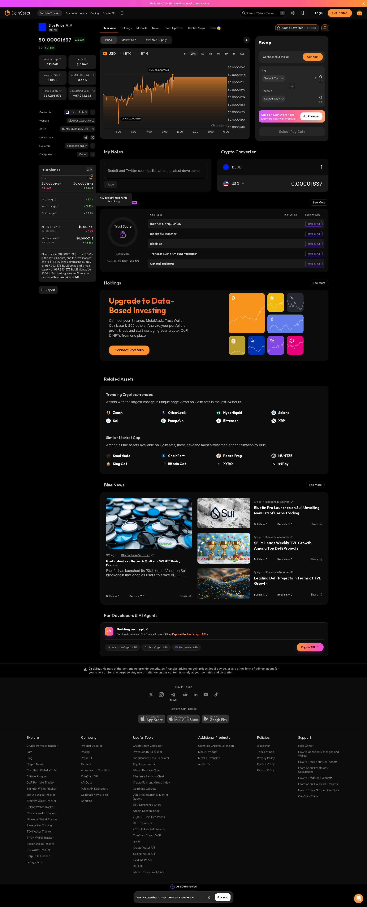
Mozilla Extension (209, 758)
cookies (152, 897)
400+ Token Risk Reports (149, 829)
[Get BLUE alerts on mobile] (325, 28)
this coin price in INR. (67, 277)
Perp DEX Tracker (38, 856)
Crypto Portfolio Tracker (42, 745)
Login (319, 13)
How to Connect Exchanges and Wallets (318, 753)
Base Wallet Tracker (39, 825)
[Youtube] (206, 696)
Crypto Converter (144, 764)
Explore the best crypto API (189, 634)
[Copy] (86, 112)
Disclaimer (263, 745)
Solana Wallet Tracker (40, 807)
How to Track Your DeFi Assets (317, 761)
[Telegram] (86, 137)
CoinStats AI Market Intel (42, 770)
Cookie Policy (266, 764)
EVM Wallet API (142, 859)
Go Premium (311, 116)
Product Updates (91, 745)
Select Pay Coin (292, 132)
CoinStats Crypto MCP (147, 835)
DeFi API (138, 866)
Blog (29, 758)
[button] (86, 112)
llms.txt (137, 841)
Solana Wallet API (144, 853)
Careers (86, 764)
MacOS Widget (207, 751)
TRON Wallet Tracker (40, 837)
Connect (312, 56)
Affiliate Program (37, 776)
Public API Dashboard (94, 788)
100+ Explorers (142, 823)
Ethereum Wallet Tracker (42, 819)
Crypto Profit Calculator (147, 745)
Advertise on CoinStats (95, 770)
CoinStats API (89, 776)
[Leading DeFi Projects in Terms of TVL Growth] (223, 583)
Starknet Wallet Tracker (41, 788)
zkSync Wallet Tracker (41, 794)
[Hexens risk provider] (123, 261)
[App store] (151, 719)
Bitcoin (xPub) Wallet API (148, 872)
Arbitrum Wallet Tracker (41, 800)
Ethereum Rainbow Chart (148, 776)
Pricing (85, 751)
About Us (87, 800)
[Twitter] (92, 137)
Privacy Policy (266, 758)
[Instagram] (161, 696)
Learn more (202, 3)
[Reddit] (185, 696)
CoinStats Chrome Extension (216, 745)
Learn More (123, 253)
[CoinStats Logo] (17, 13)
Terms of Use (265, 751)
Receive (267, 90)
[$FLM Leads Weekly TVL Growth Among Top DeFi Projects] (223, 548)
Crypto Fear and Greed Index (151, 782)
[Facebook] (216, 696)
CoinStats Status (308, 796)
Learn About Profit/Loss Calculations (313, 769)
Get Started (340, 13)
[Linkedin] (195, 696)
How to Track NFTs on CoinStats (318, 790)
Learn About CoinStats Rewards (318, 784)
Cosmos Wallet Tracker (41, 813)
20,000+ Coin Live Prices (149, 817)
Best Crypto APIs (158, 647)
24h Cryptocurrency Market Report (150, 796)
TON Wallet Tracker (39, 831)
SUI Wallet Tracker (38, 849)
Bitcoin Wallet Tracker (40, 843)
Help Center (305, 745)
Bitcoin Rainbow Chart (147, 770)
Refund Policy (266, 770)
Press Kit (86, 758)
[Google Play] (215, 719)
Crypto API (308, 647)
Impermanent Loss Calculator (151, 758)
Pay (264, 70)
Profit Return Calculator (147, 751)
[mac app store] (183, 719)
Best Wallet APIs (188, 647)
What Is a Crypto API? (124, 647)
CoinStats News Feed (94, 794)
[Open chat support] (358, 898)
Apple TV (204, 764)
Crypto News (35, 764)
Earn (29, 751)
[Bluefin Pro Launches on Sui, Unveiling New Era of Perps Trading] (223, 513)
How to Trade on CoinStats (315, 778)
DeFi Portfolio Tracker (41, 782)
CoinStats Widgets (144, 788)
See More (319, 202)
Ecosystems (34, 862)
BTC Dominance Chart (147, 804)
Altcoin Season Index (146, 810)
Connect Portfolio (129, 350)
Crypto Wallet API (144, 847)
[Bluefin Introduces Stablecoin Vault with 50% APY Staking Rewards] (149, 523)
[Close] (361, 3)
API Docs (86, 782)
